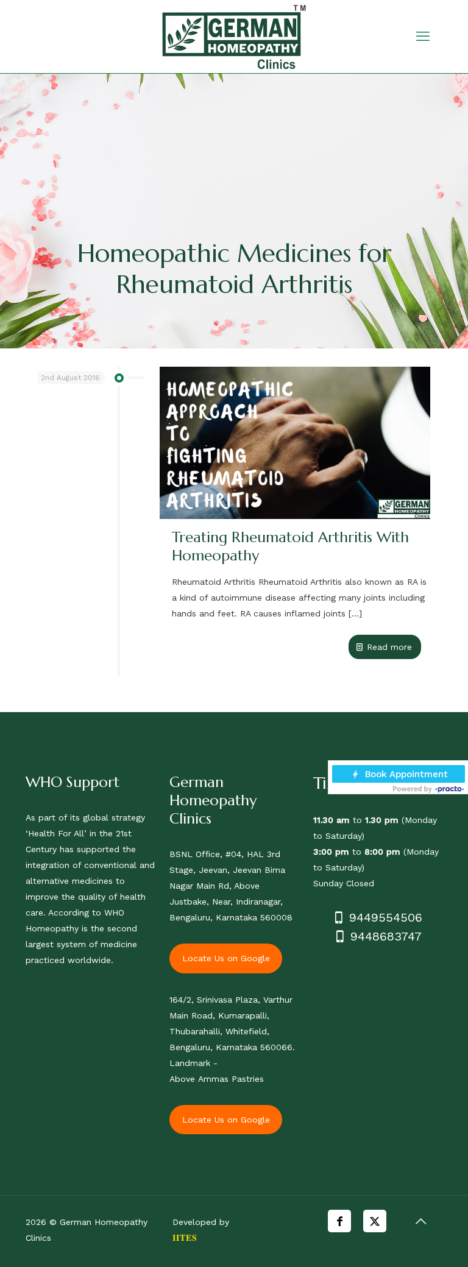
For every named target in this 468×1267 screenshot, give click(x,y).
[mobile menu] (423, 36)
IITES (184, 1237)
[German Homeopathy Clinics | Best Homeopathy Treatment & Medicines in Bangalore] (234, 36)
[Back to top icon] (420, 1221)
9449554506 (383, 917)
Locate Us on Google (226, 958)
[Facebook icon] (339, 1221)
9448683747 (384, 936)
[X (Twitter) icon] (374, 1221)
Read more (389, 647)
